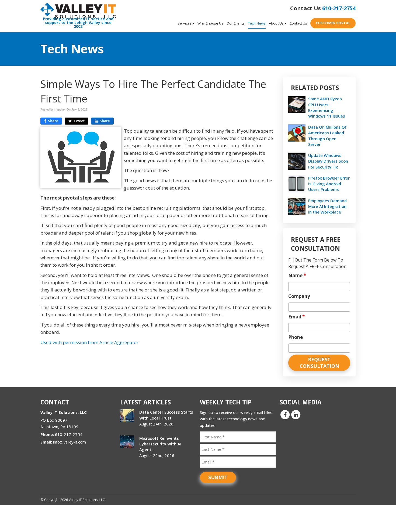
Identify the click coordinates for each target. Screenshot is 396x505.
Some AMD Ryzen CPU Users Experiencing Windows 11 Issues (326, 107)
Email (296, 317)
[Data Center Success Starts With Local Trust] (127, 415)
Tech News (257, 23)
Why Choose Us (210, 23)
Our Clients (236, 23)
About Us (276, 23)
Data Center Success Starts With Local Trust (166, 414)
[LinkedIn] (295, 414)
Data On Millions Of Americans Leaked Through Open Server (327, 135)
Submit (218, 477)
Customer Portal (333, 22)
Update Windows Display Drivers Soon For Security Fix (328, 161)
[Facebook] (285, 414)
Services (185, 23)
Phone (295, 337)
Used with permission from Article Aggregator (89, 342)
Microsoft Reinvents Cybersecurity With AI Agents (160, 443)
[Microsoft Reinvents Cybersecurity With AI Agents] (127, 441)
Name (297, 276)
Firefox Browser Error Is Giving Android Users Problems (329, 183)
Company (299, 296)
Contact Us (298, 23)
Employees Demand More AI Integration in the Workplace (327, 206)
